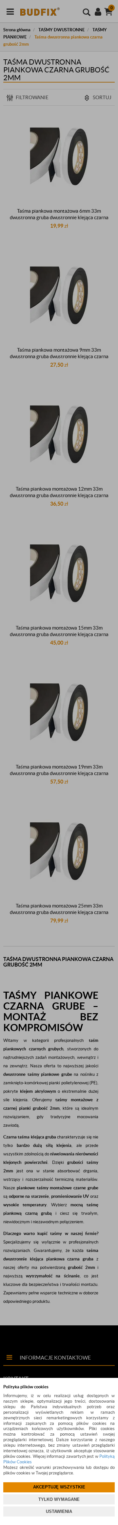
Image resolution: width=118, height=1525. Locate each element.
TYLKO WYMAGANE (59, 1499)
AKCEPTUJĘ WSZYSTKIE (59, 1487)
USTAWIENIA (59, 1511)
